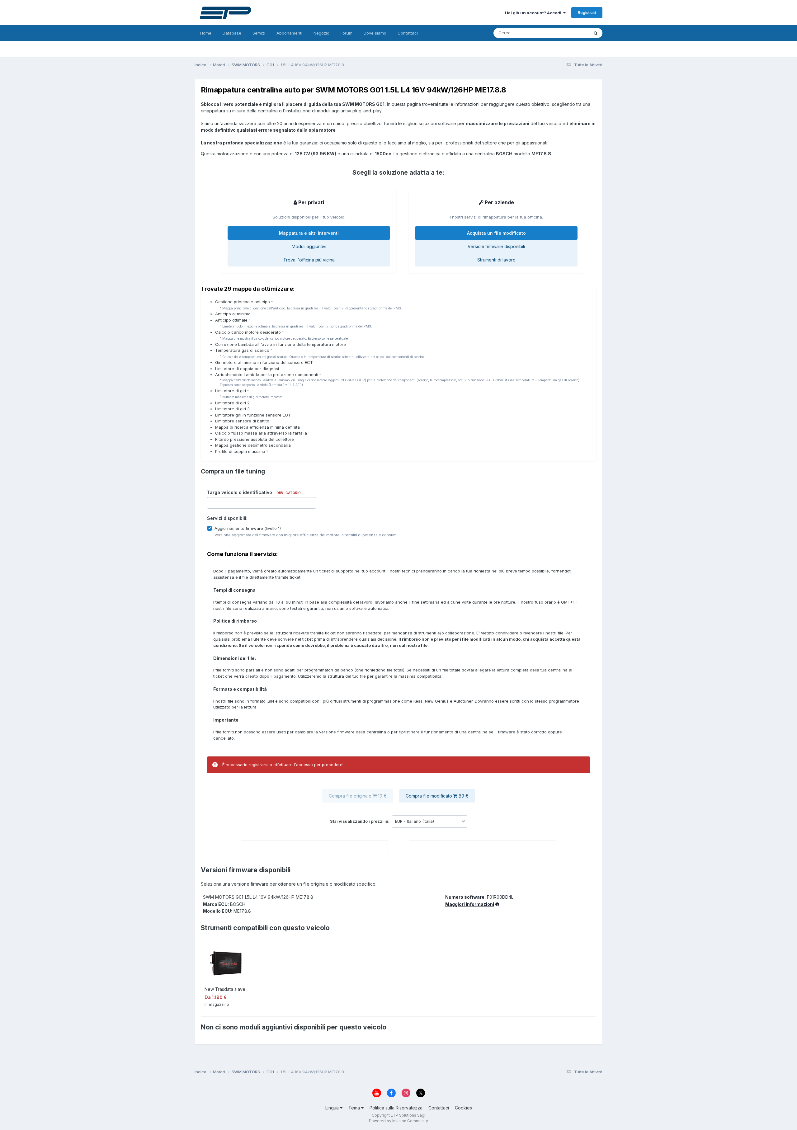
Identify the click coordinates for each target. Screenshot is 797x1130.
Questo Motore (566, 33)
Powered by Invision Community (398, 1120)
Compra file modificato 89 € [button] (437, 795)
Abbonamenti (289, 33)
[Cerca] (595, 33)
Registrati (587, 12)
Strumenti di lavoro (496, 259)
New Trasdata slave (225, 989)
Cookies (463, 1107)
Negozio (321, 33)
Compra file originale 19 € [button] (358, 795)
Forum (346, 33)
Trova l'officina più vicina (309, 259)
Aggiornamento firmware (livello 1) (248, 528)
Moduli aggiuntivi (309, 246)
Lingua (332, 1107)
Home (205, 33)
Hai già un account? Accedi (534, 12)
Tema (354, 1107)
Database (232, 33)
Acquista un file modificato (496, 233)
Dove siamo (375, 33)
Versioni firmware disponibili (496, 246)
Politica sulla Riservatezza (396, 1107)
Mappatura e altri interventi (309, 233)
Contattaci (408, 33)
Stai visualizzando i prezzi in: (360, 821)
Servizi (258, 33)
